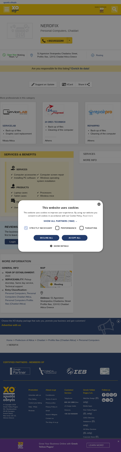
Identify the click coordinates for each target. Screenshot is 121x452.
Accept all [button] (75, 237)
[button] (60, 221)
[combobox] (99, 204)
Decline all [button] (46, 237)
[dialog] (60, 226)
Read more (88, 215)
